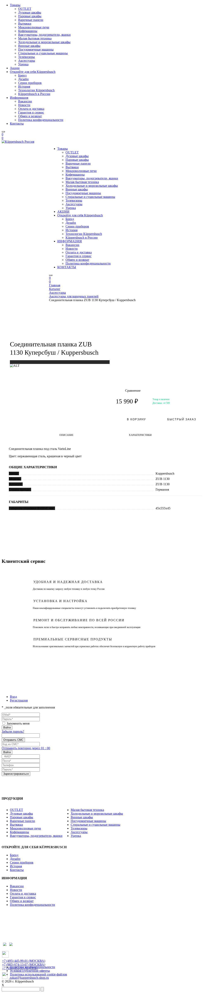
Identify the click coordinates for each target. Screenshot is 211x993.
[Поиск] (3, 131)
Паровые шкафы (29, 16)
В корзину (136, 419)
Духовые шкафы (29, 12)
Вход (13, 696)
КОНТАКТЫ (66, 267)
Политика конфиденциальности (40, 120)
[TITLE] (15, 365)
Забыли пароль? (13, 731)
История (24, 86)
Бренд (22, 75)
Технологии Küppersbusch (36, 90)
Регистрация (19, 700)
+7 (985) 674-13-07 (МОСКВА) (23, 964)
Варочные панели (30, 20)
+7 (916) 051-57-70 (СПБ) (19, 968)
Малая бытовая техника (35, 38)
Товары (15, 5)
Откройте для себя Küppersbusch (32, 71)
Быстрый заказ (181, 419)
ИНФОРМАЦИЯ (69, 241)
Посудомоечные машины (36, 49)
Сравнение (128, 390)
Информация (19, 97)
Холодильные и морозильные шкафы (44, 42)
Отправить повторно (26, 748)
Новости (24, 105)
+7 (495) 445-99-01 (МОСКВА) (23, 961)
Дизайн (23, 79)
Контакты (17, 123)
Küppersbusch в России (34, 94)
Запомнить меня (18, 723)
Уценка (23, 64)
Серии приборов (30, 83)
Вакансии (25, 101)
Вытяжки (24, 23)
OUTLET (24, 8)
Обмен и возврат (30, 116)
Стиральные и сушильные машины (43, 53)
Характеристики (140, 435)
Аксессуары (26, 60)
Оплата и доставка (31, 108)
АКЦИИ (63, 211)
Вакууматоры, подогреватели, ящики (44, 34)
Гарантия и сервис (31, 112)
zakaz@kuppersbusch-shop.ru (29, 977)
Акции (15, 68)
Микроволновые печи (33, 27)
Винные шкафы (29, 46)
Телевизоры (26, 57)
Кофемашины (27, 31)
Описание (66, 435)
